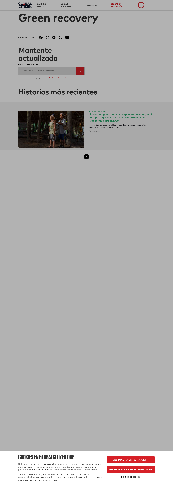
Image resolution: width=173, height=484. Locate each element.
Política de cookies (130, 477)
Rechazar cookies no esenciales (130, 469)
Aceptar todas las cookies (130, 459)
